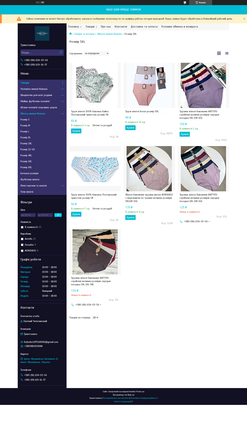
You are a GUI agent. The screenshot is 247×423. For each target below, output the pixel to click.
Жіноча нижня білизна (109, 33)
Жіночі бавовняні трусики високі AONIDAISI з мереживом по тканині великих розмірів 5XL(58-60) (149, 198)
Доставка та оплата (144, 27)
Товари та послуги (84, 33)
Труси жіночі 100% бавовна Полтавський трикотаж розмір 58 (93, 196)
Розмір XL (25, 137)
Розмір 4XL (26, 155)
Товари (90, 27)
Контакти (121, 27)
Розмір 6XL (26, 167)
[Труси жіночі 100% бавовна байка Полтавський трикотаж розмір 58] (95, 85)
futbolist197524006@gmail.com (41, 342)
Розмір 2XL (26, 143)
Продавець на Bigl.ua (123, 394)
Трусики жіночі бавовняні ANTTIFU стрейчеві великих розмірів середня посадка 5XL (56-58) (91, 281)
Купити (76, 130)
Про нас (106, 27)
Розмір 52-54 (27, 149)
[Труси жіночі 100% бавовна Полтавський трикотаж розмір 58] (95, 168)
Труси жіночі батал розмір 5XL (142, 111)
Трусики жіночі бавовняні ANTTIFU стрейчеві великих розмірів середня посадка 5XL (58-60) (199, 114)
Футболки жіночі (29, 179)
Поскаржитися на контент (116, 398)
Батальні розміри (29, 173)
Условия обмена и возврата (179, 27)
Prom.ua (140, 391)
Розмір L (24, 131)
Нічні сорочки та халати (33, 185)
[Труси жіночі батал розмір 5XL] (149, 85)
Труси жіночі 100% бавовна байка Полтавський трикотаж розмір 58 (89, 113)
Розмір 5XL (26, 161)
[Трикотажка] (42, 33)
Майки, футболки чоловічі (35, 101)
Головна (73, 27)
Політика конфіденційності (144, 398)
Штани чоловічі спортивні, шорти (38, 107)
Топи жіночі (26, 191)
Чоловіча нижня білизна (33, 89)
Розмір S (24, 119)
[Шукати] (61, 52)
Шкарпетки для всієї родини (36, 95)
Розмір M (25, 125)
